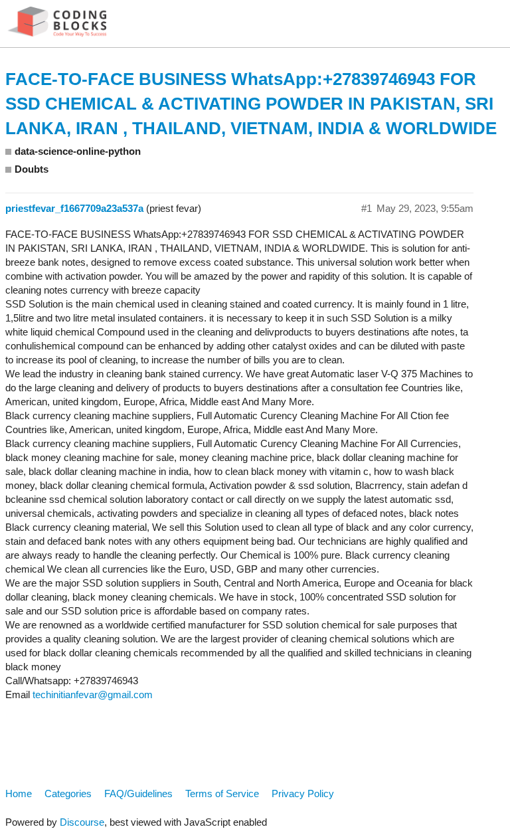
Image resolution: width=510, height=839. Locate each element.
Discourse (82, 822)
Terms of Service (222, 793)
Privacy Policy (303, 793)
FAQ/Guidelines (138, 793)
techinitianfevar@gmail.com (93, 694)
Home (18, 793)
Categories (68, 793)
